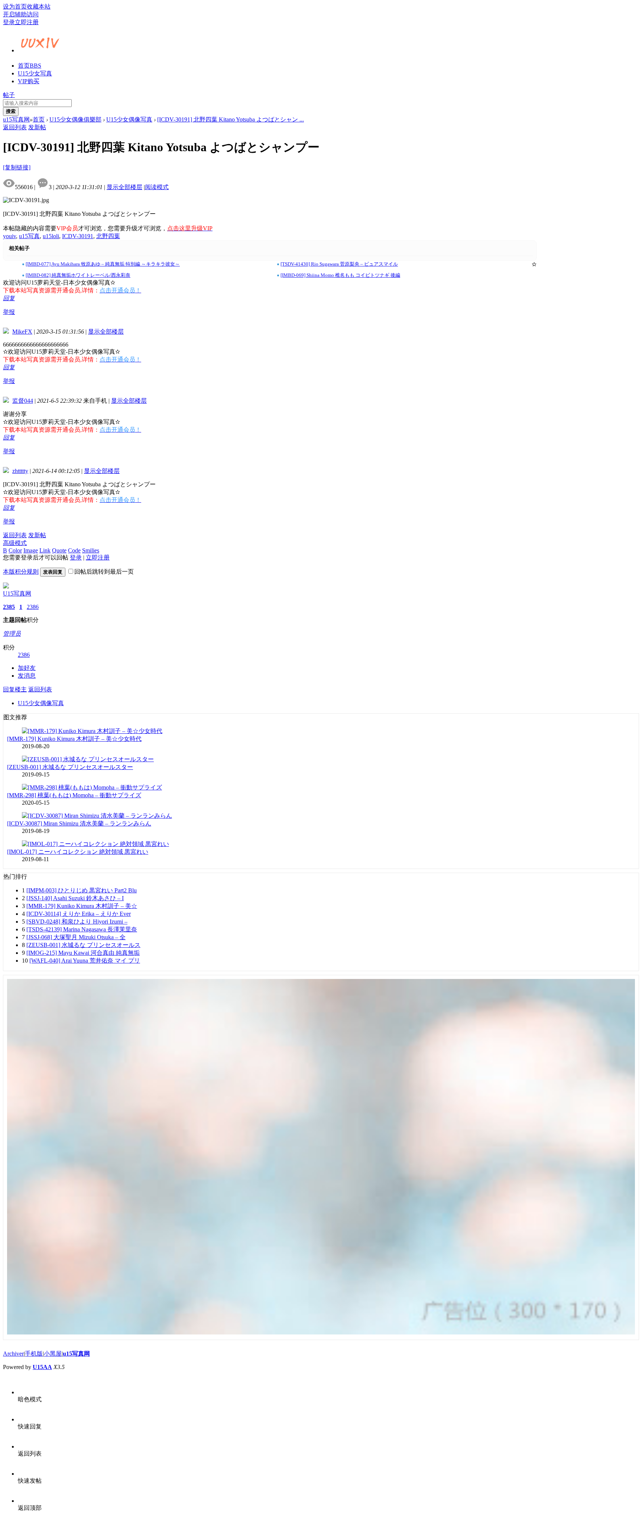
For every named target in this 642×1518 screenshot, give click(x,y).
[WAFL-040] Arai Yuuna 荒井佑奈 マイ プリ (84, 960)
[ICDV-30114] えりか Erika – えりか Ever (78, 914)
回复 (9, 298)
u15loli (51, 236)
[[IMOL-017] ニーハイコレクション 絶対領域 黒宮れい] (95, 844)
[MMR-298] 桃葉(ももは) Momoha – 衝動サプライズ (74, 795)
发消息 (27, 675)
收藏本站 (39, 6)
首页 (29, 65)
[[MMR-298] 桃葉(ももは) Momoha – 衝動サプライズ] (92, 787)
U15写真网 (17, 593)
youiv (9, 236)
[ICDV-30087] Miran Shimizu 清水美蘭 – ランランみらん (79, 823)
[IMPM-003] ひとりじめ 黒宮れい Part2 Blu (81, 890)
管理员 (12, 633)
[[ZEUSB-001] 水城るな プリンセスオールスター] (88, 759)
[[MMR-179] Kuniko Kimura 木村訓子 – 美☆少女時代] (92, 731)
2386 (33, 607)
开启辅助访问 (21, 14)
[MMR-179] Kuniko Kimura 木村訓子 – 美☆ (81, 906)
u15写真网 (16, 119)
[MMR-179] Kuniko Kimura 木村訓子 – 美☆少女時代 (74, 739)
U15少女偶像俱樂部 (75, 119)
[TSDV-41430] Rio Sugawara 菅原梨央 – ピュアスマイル (339, 264)
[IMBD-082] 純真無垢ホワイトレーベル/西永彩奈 (78, 275)
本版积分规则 (21, 571)
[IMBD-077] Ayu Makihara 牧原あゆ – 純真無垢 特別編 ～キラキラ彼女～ (103, 264)
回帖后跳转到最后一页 (104, 571)
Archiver (13, 1353)
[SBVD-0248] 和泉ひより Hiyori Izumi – (76, 921)
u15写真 (29, 236)
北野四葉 (108, 236)
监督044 (22, 401)
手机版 (34, 1353)
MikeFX (22, 331)
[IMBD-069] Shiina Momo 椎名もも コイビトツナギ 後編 (340, 275)
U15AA (42, 1367)
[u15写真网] (40, 49)
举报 (9, 312)
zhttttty (20, 471)
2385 (9, 607)
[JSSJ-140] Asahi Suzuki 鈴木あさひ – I (75, 898)
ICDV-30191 (77, 236)
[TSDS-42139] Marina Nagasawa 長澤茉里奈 (81, 929)
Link (45, 550)
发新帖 (37, 127)
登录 (9, 22)
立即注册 (27, 22)
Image (30, 550)
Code (74, 550)
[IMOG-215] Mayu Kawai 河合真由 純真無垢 (83, 953)
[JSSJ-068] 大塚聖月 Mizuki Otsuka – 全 (76, 937)
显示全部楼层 (124, 187)
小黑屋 (53, 1353)
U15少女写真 (35, 73)
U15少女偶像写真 (129, 119)
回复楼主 (15, 689)
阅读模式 (157, 187)
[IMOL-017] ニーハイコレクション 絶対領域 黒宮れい (77, 852)
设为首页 (15, 6)
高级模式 (15, 543)
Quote (59, 550)
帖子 (9, 95)
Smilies (90, 550)
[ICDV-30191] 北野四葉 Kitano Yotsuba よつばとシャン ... (230, 119)
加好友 (27, 668)
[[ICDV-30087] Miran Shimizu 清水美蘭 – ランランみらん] (97, 815)
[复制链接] (16, 167)
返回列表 (15, 127)
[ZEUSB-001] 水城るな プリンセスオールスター (70, 767)
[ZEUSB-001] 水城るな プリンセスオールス (83, 945)
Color (15, 550)
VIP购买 (28, 81)
